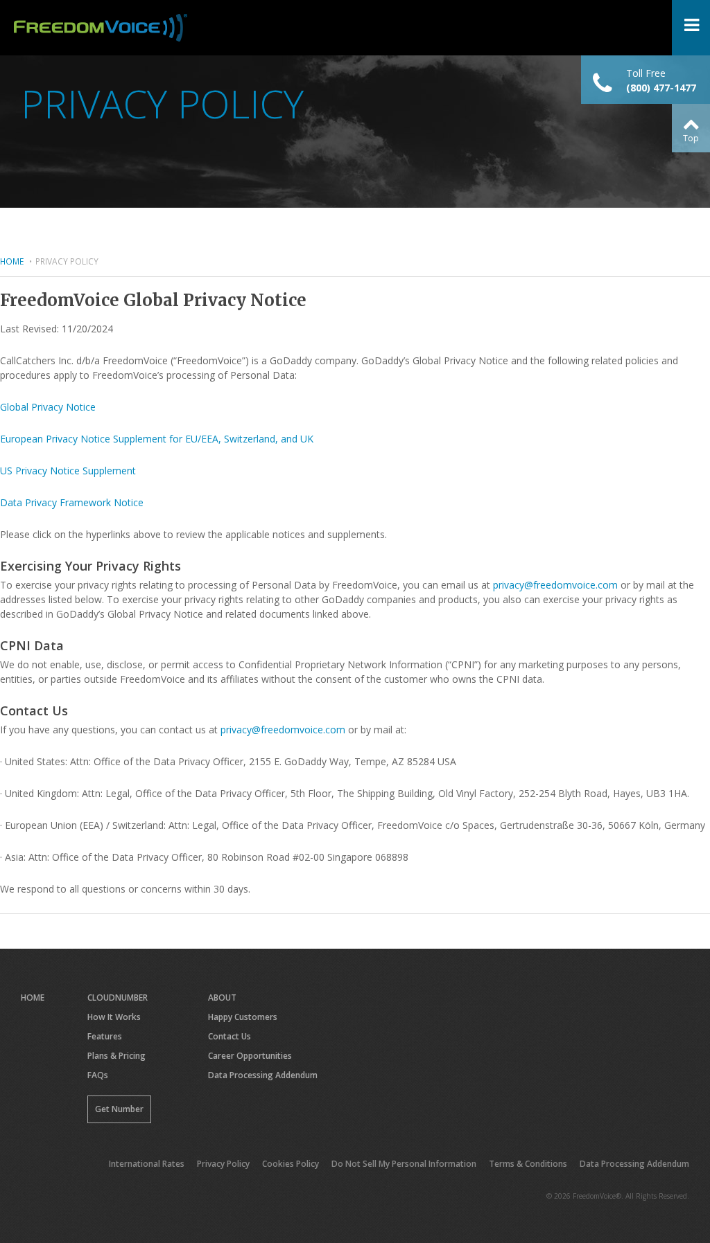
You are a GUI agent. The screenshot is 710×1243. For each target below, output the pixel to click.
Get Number (119, 1109)
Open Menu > (691, 27)
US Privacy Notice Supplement (68, 470)
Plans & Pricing (116, 1056)
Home (12, 261)
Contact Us (229, 1036)
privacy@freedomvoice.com (555, 584)
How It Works (114, 1017)
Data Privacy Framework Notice (72, 502)
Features (104, 1036)
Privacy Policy (223, 1164)
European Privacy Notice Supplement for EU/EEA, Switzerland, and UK (156, 438)
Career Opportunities (250, 1056)
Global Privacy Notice (48, 406)
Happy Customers (242, 1017)
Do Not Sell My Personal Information (403, 1164)
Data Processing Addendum (263, 1075)
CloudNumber (117, 997)
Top (691, 138)
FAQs (97, 1075)
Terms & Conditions (528, 1164)
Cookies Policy (290, 1164)
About (222, 997)
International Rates (146, 1164)
